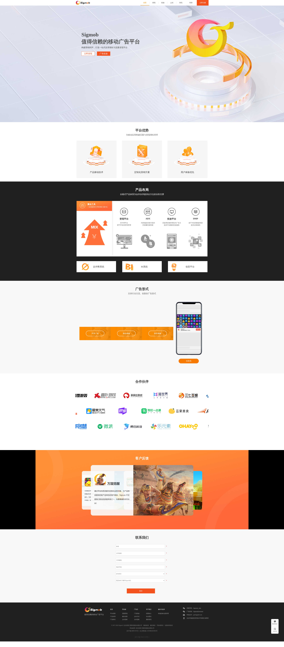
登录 (190, 3)
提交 (140, 591)
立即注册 (203, 3)
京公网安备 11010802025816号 (148, 631)
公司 (171, 3)
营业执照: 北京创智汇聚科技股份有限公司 (142, 628)
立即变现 (88, 54)
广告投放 (104, 54)
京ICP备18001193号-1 (133, 631)
